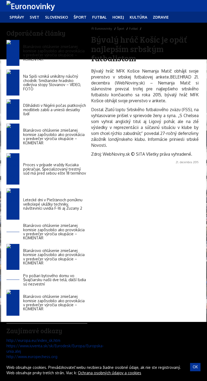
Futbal (133, 28)
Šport (120, 28)
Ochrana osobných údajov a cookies (109, 372)
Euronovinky (103, 28)
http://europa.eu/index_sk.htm (33, 340)
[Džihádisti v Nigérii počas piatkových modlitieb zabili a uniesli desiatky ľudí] (12, 109)
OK (195, 367)
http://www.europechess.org (31, 356)
